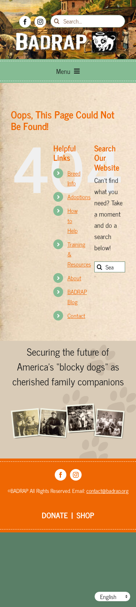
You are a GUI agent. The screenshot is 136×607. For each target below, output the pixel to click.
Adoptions (79, 196)
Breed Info (74, 178)
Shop (85, 515)
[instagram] (40, 22)
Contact (76, 315)
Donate (55, 515)
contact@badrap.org (107, 490)
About (74, 277)
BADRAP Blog (77, 296)
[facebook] (25, 22)
